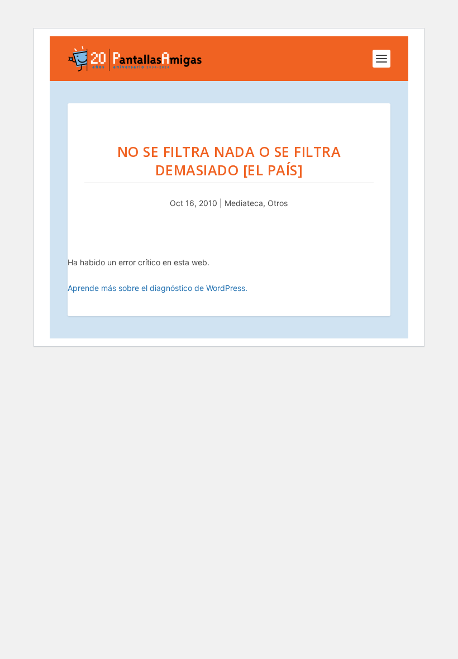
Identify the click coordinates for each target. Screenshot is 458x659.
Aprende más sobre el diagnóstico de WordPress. (157, 288)
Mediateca (244, 203)
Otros (278, 203)
